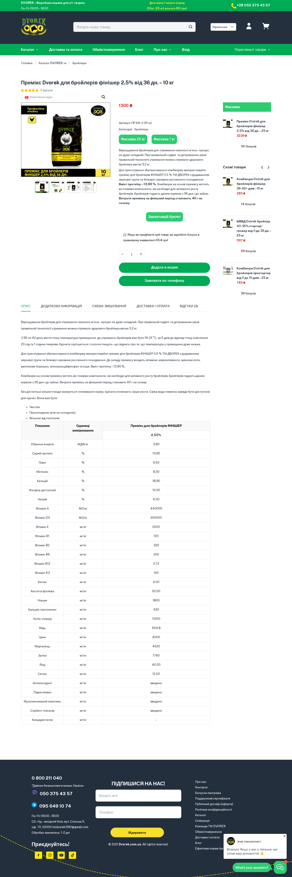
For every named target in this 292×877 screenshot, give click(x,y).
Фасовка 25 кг (133, 139)
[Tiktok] (72, 855)
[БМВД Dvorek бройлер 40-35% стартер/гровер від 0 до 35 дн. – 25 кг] (228, 223)
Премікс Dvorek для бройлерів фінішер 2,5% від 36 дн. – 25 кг (253, 126)
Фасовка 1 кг (164, 139)
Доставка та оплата (65, 50)
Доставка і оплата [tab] (153, 306)
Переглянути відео (41, 97)
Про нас (160, 50)
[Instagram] (49, 855)
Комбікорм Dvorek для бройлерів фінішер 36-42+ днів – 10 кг (253, 183)
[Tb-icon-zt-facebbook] (38, 855)
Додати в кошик (164, 267)
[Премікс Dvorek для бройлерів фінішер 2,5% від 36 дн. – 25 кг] (228, 123)
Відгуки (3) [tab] (189, 306)
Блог (139, 50)
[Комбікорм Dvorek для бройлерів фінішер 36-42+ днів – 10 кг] (228, 181)
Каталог (27, 50)
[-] (122, 254)
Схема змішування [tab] (109, 306)
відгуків (46, 90)
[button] (103, 97)
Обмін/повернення (109, 50)
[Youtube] (61, 855)
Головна (26, 63)
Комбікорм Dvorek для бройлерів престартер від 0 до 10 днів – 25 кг (254, 273)
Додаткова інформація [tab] (61, 306)
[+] (141, 254)
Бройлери (79, 63)
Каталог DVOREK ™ (52, 63)
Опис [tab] (26, 306)
